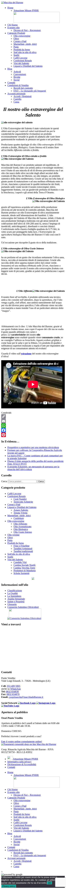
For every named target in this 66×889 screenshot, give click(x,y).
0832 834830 (12, 691)
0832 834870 (13, 694)
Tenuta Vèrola (20, 512)
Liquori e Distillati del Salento (28, 66)
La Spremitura (14, 596)
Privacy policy (8, 886)
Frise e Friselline (21, 545)
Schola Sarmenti (21, 573)
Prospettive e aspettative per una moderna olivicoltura (33, 447)
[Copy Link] (33, 416)
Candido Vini (20, 562)
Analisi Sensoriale (16, 599)
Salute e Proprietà (15, 601)
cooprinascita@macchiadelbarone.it (26, 697)
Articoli (17, 71)
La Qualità (12, 593)
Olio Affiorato (20, 523)
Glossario (12, 604)
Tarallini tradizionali (23, 551)
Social (16, 80)
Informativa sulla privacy (19, 761)
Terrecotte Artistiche (23, 501)
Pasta (16, 47)
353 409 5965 (13, 686)
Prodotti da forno (22, 49)
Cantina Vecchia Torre (24, 567)
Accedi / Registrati (22, 96)
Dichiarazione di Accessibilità (21, 764)
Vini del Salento (21, 63)
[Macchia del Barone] (12, 2)
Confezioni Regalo (23, 60)
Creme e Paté (20, 41)
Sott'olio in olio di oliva (18, 554)
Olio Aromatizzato (22, 526)
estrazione (26, 353)
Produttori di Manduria (25, 570)
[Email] (33, 421)
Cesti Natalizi (20, 499)
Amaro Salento (21, 510)
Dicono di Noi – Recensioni (27, 30)
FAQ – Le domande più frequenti (30, 91)
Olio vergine (13, 534)
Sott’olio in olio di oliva (25, 52)
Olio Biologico (21, 529)
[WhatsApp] (33, 425)
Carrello (17, 99)
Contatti (11, 82)
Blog (9, 69)
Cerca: (4, 481)
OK (49, 883)
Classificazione (14, 590)
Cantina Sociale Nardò (24, 565)
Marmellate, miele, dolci (25, 44)
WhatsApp (15, 688)
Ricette (17, 77)
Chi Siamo (12, 25)
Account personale (16, 93)
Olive (16, 38)
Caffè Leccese (20, 58)
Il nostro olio (13, 27)
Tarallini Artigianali (23, 548)
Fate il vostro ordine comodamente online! (21, 741)
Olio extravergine (22, 36)
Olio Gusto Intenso (23, 532)
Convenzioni (20, 74)
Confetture (19, 518)
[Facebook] (33, 430)
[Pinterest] (33, 435)
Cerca (41, 481)
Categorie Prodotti (16, 33)
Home (10, 7)
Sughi (16, 55)
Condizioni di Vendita (18, 85)
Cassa (16, 102)
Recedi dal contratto (23, 88)
